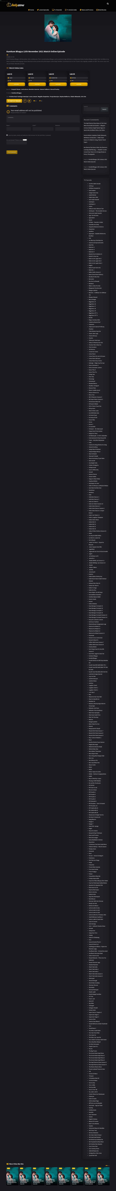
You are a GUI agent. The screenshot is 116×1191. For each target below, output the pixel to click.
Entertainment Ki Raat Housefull (97, 438)
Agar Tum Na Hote (93, 215)
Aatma (90, 206)
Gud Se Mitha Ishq (93, 470)
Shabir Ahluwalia (75, 96)
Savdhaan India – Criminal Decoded (98, 951)
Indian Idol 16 (92, 529)
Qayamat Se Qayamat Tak (96, 885)
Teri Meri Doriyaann (94, 1044)
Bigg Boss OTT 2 (93, 313)
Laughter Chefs (93, 685)
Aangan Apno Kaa (93, 193)
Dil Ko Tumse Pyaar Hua (95, 406)
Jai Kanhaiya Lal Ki (93, 556)
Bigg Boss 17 (92, 306)
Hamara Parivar (93, 474)
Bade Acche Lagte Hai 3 (95, 261)
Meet (90, 740)
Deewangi (91, 379)
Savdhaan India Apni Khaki (96, 953)
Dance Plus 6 (92, 370)
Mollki (90, 776)
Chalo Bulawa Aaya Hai (95, 331)
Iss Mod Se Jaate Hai (94, 538)
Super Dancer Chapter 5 (95, 1012)
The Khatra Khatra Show (95, 1067)
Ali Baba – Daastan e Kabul (96, 222)
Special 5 (91, 1001)
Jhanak (91, 565)
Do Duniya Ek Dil (93, 417)
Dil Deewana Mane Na (94, 401)
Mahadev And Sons (94, 708)
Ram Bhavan (92, 899)
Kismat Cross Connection (95, 638)
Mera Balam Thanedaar (95, 751)
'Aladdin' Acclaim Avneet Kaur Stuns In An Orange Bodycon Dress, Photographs (95, 152)
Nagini (90, 828)
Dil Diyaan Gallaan (93, 404)
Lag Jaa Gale (92, 676)
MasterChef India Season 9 (96, 735)
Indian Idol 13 (92, 522)
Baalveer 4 (92, 249)
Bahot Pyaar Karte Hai (95, 267)
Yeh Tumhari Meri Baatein (95, 1144)
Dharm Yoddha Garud (94, 390)
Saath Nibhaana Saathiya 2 (96, 917)
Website (57, 125)
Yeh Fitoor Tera (93, 1130)
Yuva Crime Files (93, 1146)
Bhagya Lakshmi (93, 290)
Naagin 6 (91, 821)
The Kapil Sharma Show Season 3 (98, 1062)
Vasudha (91, 1112)
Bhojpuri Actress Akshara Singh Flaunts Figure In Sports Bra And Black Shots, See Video (94, 128)
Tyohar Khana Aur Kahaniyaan (96, 1094)
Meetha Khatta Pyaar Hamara (96, 742)
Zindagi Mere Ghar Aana (95, 1153)
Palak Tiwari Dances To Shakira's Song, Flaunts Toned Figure (95, 140)
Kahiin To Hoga (93, 588)
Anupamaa (91, 229)
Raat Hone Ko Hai (93, 887)
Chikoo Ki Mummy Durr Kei (96, 342)
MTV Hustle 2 (92, 792)
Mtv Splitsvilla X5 (93, 810)
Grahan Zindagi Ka (94, 465)
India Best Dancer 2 (94, 497)
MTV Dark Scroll (93, 787)
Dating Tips (92, 374)
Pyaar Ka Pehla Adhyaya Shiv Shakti (98, 880)
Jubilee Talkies (93, 567)
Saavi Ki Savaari (93, 921)
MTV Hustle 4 (92, 796)
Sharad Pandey (54, 89)
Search (86, 106)
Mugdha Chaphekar (43, 96)
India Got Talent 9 (93, 501)
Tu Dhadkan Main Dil (94, 1078)
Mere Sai (91, 758)
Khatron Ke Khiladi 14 (94, 628)
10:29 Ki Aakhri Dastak (95, 183)
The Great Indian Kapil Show (96, 1053)
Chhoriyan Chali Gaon (94, 340)
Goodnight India (93, 463)
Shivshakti (91, 987)
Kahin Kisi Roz (92, 590)
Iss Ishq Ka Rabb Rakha (95, 535)
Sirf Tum (91, 996)
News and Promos (87, 10)
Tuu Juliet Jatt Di (93, 1092)
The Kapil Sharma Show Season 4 (98, 1064)
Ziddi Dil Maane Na (94, 1151)
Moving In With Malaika (95, 781)
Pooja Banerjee (54, 96)
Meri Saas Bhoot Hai (94, 762)
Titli (90, 1071)
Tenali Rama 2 (92, 1028)
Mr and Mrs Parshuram (95, 783)
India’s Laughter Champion (96, 517)
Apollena (91, 231)
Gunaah (91, 472)
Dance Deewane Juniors (95, 367)
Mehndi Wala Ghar (93, 749)
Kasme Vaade (92, 599)
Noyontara (91, 842)
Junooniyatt (92, 572)
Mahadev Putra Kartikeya (95, 710)
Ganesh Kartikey (93, 447)
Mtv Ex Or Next (93, 790)
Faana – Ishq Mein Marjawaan (96, 440)
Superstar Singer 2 (94, 1014)
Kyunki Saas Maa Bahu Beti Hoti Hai (98, 672)
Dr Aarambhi (92, 426)
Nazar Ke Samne (93, 831)
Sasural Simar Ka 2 (94, 944)
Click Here (16, 84)
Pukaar (91, 874)
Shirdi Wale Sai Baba (94, 983)
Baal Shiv (91, 245)
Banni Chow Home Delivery (96, 274)
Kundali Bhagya (93, 658)
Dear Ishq (91, 376)
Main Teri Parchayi (93, 717)
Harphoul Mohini (93, 481)
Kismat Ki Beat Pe (93, 640)
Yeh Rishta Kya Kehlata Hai (96, 1139)
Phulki (90, 862)
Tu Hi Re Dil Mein (93, 1080)
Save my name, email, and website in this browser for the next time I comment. (29, 135)
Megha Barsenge (93, 744)
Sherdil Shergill (93, 980)
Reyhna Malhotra (65, 96)
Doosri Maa (92, 420)
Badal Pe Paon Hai (93, 256)
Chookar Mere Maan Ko (95, 345)
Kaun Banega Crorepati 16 (96, 608)
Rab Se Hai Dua (93, 892)
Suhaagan (91, 1005)
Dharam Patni (92, 388)
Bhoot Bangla (92, 299)
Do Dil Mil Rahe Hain (94, 413)
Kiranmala (91, 635)
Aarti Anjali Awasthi (94, 199)
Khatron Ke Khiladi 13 (94, 626)
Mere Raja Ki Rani (93, 753)
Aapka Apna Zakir (93, 197)
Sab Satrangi (92, 924)
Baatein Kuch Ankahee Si (95, 254)
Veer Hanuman (93, 1114)
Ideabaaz (91, 492)
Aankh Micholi (92, 195)
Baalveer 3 (92, 247)
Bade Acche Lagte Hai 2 (95, 258)
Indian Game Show (94, 519)
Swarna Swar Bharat (94, 1021)
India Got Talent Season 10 (96, 504)
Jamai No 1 (92, 558)
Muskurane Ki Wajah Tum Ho (96, 815)
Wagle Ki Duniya (93, 1119)
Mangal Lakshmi (93, 722)
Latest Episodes (44, 10)
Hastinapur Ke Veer (94, 483)
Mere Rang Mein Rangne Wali (96, 756)
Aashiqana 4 (92, 204)
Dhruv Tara (91, 395)
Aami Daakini (92, 190)
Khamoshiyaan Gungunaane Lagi (97, 624)
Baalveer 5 (92, 252)
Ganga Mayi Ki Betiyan (95, 449)
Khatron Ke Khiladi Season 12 (96, 633)
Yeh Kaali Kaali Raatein (95, 1137)
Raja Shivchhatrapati (94, 896)
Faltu (90, 442)
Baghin (90, 265)
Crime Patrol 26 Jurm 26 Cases (97, 356)
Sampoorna (92, 930)
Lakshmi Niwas (93, 681)
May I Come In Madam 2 (95, 737)
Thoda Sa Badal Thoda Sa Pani (97, 1069)
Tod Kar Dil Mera (93, 1073)
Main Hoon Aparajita (94, 712)
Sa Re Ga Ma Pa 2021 (94, 908)
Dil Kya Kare (92, 408)
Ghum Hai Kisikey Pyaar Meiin (96, 458)
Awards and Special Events (96, 242)
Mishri (90, 767)
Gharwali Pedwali (93, 456)
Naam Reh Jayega (93, 826)
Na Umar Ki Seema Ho (94, 817)
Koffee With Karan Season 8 (96, 644)
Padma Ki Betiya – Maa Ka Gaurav (97, 846)
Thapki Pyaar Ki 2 (93, 1046)
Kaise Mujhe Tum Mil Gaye (95, 592)
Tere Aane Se (92, 1035)
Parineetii (91, 851)
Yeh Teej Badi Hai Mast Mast (96, 1142)
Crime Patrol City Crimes (95, 361)
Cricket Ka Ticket (93, 351)
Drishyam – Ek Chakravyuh (96, 429)
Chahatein (91, 324)
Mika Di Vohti (92, 765)
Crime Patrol (92, 354)
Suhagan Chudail (93, 1008)
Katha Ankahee (93, 603)
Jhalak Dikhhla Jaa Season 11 (96, 560)
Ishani (90, 533)
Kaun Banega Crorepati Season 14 (98, 617)
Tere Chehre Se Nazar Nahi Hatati (97, 1039)
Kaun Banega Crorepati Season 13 (98, 615)
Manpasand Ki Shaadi (94, 728)
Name (8, 125)
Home (32, 10)
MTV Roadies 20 (93, 806)
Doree (90, 422)
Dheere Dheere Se (94, 392)
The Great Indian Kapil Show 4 (97, 1060)
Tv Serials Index (72, 10)
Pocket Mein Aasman (94, 867)
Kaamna (91, 574)
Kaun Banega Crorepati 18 (96, 613)
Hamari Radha (92, 476)
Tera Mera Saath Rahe (95, 1030)
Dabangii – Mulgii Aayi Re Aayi (96, 363)
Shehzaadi (91, 978)
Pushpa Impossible (94, 878)
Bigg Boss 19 (92, 311)
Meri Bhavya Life (93, 760)
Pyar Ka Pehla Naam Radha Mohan (98, 883)
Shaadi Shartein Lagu (94, 962)
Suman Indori (92, 1010)
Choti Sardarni (92, 347)
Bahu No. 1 (91, 270)
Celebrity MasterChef (94, 322)
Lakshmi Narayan (93, 678)
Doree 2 (91, 424)
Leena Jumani (33, 96)
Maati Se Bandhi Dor (94, 699)
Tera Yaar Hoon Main (94, 1033)
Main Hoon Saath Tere (94, 715)
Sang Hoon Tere (93, 933)
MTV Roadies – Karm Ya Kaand (97, 803)
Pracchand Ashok (93, 869)
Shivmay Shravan (93, 985)
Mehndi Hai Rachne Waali (95, 747)
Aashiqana (91, 202)
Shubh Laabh (92, 992)
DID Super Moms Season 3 (96, 399)
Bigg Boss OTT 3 (93, 315)
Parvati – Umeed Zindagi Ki (96, 856)
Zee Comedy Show (94, 1148)
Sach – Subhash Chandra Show (97, 926)
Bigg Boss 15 (92, 302)
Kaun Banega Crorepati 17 (96, 610)
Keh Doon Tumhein (94, 622)
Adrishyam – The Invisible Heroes (98, 211)
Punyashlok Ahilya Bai (94, 876)
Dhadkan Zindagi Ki (94, 386)
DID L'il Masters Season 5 (95, 397)
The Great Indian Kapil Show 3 (97, 1058)
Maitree (91, 719)
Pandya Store (92, 849)
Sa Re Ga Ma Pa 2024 (94, 912)
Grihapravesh (92, 467)
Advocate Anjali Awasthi (95, 213)
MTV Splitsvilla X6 (93, 812)
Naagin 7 (91, 824)
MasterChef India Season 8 (96, 733)
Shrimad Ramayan (93, 989)
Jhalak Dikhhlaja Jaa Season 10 (97, 563)
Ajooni (90, 220)
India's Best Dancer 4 (94, 506)
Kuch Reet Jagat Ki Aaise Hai (96, 653)
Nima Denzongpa (93, 837)
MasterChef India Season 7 (96, 731)
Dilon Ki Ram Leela (94, 411)
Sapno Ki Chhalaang (94, 937)
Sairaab (91, 928)
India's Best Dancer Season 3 (96, 508)
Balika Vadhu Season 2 (95, 272)
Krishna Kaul (13, 96)
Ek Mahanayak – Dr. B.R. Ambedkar (98, 435)
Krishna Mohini (93, 647)
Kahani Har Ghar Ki (94, 585)
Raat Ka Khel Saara (94, 890)
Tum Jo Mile (92, 1085)
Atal (90, 238)
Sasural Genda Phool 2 (95, 942)
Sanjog (91, 935)
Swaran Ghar (92, 1019)
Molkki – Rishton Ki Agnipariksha (97, 774)
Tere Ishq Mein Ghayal (95, 1042)
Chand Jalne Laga (93, 333)
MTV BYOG (91, 785)
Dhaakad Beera (93, 383)
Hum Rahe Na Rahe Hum (95, 488)
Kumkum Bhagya (16, 93)
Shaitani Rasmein (93, 964)
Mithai (90, 769)
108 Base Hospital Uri (94, 188)
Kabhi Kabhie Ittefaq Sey (95, 576)
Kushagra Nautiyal (22, 96)
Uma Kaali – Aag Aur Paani (95, 1105)
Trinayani (91, 1076)
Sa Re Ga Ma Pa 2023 (94, 910)
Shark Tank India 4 (93, 969)
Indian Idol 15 (92, 526)
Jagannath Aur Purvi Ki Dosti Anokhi (98, 551)
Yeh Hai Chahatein (93, 1133)
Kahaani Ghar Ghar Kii (94, 583)
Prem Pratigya (93, 871)
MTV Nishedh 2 (93, 801)
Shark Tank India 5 (93, 971)
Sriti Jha (83, 96)
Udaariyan (91, 1096)
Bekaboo (91, 283)
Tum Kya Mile (92, 1087)
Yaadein (91, 1126)
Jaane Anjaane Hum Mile (95, 547)
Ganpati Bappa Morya (94, 451)
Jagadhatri (92, 549)
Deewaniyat (92, 381)
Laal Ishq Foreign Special (95, 674)
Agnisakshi (92, 218)
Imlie (90, 495)
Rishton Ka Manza (93, 905)
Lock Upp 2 (92, 692)
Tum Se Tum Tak (93, 1089)
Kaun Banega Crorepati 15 (96, 606)
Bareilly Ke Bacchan (94, 277)
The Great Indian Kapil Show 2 (97, 1055)
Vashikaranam (92, 1110)
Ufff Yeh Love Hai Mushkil (95, 1103)
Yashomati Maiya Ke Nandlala (96, 1128)
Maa (90, 694)
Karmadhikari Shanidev (95, 594)
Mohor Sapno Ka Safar (95, 772)
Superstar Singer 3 (94, 1017)
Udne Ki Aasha (92, 1098)
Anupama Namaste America (96, 227)
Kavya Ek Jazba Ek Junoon (96, 619)
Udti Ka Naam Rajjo (94, 1101)
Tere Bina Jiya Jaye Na (95, 1037)
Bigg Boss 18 (92, 308)
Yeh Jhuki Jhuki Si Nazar (95, 1135)
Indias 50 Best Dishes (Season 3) (97, 531)
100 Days (91, 186)
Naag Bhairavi (92, 819)
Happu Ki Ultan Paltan (94, 479)
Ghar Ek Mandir (93, 454)
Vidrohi (91, 1117)
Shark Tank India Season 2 (96, 974)
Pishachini (91, 865)
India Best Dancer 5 (94, 499)
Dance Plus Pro (93, 372)
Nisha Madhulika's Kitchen (96, 840)
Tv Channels (58, 10)
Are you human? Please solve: (14, 140)
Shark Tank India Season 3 (96, 976)
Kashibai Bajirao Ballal (94, 597)
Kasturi (91, 601)
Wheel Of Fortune (93, 1121)
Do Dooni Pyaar (93, 415)
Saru (90, 940)
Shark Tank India (93, 967)
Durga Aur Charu (93, 433)
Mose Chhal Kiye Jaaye (95, 778)
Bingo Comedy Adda (94, 320)
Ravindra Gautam (34, 89)
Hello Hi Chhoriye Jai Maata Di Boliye (98, 485)
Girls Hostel (92, 460)
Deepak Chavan (15, 89)
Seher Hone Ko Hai (94, 955)
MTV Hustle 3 (92, 794)
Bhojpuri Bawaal (93, 297)
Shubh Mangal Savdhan (95, 994)
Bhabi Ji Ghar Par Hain (94, 286)
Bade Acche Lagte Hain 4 (95, 263)
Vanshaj (91, 1108)
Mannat (91, 726)
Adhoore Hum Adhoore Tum (96, 208)
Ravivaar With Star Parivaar (96, 901)
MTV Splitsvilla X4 (93, 808)
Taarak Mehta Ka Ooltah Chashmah (98, 1024)
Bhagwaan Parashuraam (95, 288)
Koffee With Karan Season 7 (96, 642)
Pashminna (92, 858)
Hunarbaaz (92, 490)
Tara (90, 1026)
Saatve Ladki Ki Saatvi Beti (96, 919)
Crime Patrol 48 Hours (94, 358)
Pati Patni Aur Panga (94, 860)
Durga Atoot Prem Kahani (95, 431)
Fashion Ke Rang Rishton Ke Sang (98, 445)
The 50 (90, 1049)
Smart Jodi (92, 999)
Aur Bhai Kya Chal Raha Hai (96, 240)
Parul (90, 853)
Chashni (91, 338)
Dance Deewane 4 (93, 365)
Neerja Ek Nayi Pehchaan (95, 833)
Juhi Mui (91, 569)
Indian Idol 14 (92, 524)
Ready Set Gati (93, 903)
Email (34, 125)
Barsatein (91, 279)
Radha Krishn (92, 894)
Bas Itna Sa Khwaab (94, 281)
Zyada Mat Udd (93, 1155)
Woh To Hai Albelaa (94, 1123)
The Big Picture (93, 1051)
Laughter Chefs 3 (93, 690)
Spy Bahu (91, 1003)
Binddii (90, 317)
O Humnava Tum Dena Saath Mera (98, 844)
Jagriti (90, 554)
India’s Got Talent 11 (94, 515)
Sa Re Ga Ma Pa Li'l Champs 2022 (97, 915)
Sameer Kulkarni (45, 89)
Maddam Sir (92, 701)
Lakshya (91, 683)
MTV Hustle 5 (92, 799)
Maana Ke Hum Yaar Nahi (95, 697)
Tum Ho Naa (92, 1083)
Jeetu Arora (24, 89)
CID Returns (92, 349)
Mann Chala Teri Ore (94, 724)
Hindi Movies (102, 10)
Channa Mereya (93, 336)
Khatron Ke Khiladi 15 (94, 631)
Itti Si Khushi (92, 540)
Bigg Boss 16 (92, 304)
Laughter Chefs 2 (93, 687)
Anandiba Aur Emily (94, 224)
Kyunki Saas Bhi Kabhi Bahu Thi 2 (97, 665)
